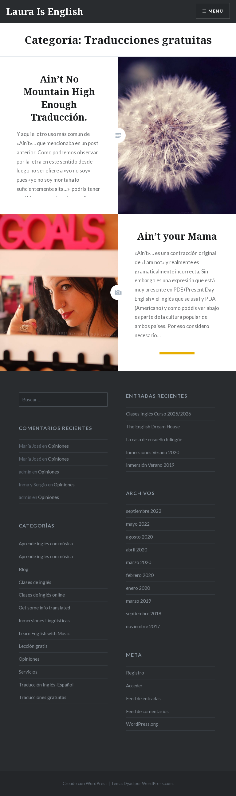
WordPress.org (142, 724)
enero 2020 (138, 588)
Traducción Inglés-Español (46, 684)
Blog (24, 569)
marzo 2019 (138, 601)
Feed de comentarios (147, 711)
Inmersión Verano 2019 (150, 465)
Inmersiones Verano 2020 (152, 452)
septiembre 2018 (143, 613)
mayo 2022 (138, 524)
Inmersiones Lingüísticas (44, 620)
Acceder (134, 685)
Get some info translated (44, 607)
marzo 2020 (138, 562)
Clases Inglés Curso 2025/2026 (158, 413)
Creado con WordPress (85, 783)
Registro (135, 672)
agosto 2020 (139, 536)
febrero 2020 (140, 575)
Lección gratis (33, 646)
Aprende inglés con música (46, 543)
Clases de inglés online (42, 594)
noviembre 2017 (143, 626)
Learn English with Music (44, 633)
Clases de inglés (35, 582)
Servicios (28, 671)
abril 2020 (136, 549)
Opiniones (58, 446)
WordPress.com (157, 783)
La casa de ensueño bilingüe (154, 439)
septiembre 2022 (143, 511)
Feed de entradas (143, 698)
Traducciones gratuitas (42, 697)
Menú (215, 11)
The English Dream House (153, 426)
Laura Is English (44, 11)
